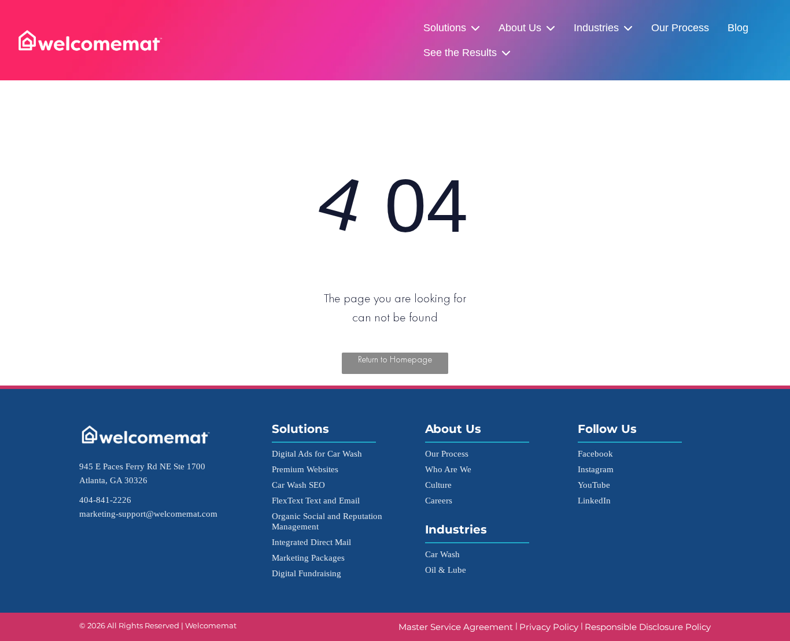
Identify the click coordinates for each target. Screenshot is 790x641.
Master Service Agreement (456, 626)
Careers (438, 500)
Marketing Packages (308, 557)
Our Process (680, 28)
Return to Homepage (395, 359)
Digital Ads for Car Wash (317, 453)
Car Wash (442, 554)
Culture (438, 485)
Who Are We (448, 469)
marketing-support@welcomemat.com (148, 513)
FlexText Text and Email (316, 500)
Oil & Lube (445, 570)
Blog (738, 28)
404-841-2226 (105, 500)
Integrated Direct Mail (311, 542)
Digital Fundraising (306, 573)
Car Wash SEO (298, 485)
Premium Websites (305, 469)
